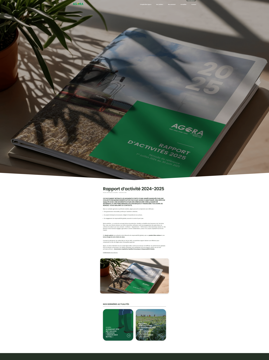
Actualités (183, 4)
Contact (193, 4)
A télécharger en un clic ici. (110, 252)
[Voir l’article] (128, 336)
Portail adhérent (191, 0)
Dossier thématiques (108, 192)
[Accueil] (78, 4)
